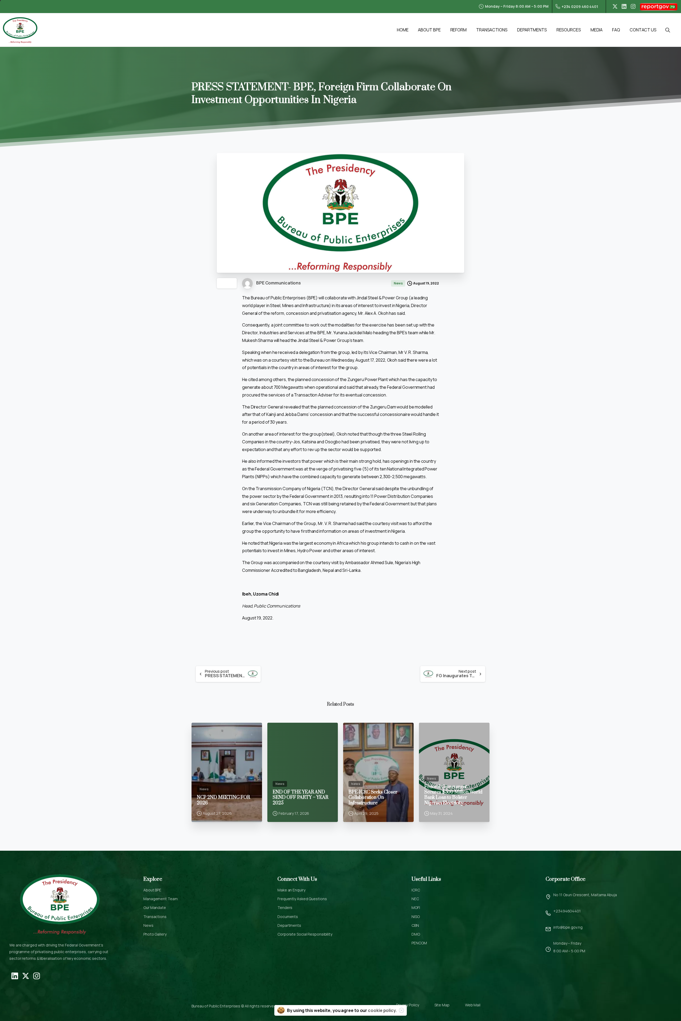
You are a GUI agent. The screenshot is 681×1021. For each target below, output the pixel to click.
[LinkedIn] (624, 6)
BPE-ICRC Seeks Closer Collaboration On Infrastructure (372, 797)
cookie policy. (382, 1010)
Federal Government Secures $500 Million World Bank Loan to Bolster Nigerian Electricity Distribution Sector (453, 795)
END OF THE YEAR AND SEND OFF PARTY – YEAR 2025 (300, 797)
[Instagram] (633, 6)
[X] (615, 6)
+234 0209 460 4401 (580, 6)
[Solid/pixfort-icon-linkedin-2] (14, 975)
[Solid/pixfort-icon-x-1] (25, 975)
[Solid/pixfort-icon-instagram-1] (36, 975)
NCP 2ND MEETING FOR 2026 (223, 800)
